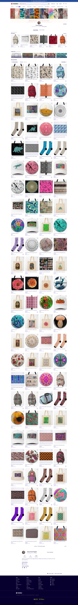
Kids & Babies (47, 6)
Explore (12, 6)
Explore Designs (41, 29)
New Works (18, 581)
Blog (16, 583)
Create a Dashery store (30, 588)
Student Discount (18, 584)
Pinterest (53, 584)
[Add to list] (19, 35)
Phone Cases (29, 6)
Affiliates (28, 583)
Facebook (53, 580)
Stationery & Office (60, 6)
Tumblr (53, 583)
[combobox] (34, 4)
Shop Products (35, 29)
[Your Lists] (64, 4)
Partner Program (29, 581)
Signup (17, 587)
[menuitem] (12, 7)
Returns (39, 580)
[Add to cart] (18, 46)
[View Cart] (66, 4)
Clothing (18, 6)
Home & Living (40, 6)
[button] (16, 55)
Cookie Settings (40, 588)
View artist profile (44, 26)
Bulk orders (18, 588)
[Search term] (48, 4)
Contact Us (40, 587)
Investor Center (29, 580)
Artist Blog (28, 587)
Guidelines (40, 583)
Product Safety (40, 584)
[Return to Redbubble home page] (14, 4)
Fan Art (17, 580)
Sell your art (28, 584)
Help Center (40, 581)
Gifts (66, 6)
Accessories (53, 6)
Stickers (24, 6)
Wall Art (35, 6)
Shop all (64, 33)
